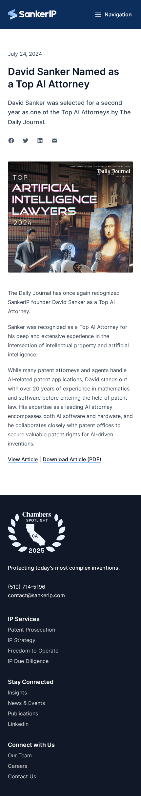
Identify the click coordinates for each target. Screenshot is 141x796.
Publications (23, 713)
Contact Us (22, 776)
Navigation (118, 14)
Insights (17, 692)
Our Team (20, 755)
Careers (17, 766)
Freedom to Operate (33, 650)
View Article (23, 459)
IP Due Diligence (28, 661)
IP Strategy (21, 640)
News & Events (26, 703)
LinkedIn (18, 724)
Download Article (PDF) (72, 459)
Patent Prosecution (31, 629)
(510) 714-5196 (26, 586)
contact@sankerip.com (36, 595)
